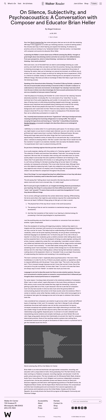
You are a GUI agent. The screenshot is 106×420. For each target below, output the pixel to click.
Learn (56, 408)
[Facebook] (79, 408)
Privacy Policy (57, 416)
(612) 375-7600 (10, 408)
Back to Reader (54, 37)
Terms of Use (41, 416)
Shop (86, 3)
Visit (19, 3)
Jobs (40, 406)
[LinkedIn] (85, 408)
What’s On (12, 3)
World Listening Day (37, 42)
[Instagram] (73, 408)
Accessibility (43, 401)
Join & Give (78, 3)
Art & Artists (27, 3)
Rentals (57, 401)
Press (40, 408)
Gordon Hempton (30, 123)
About (40, 403)
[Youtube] (82, 408)
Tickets (94, 3)
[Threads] (76, 408)
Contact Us (58, 403)
